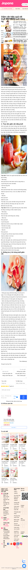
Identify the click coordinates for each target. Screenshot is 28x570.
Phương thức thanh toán (17, 516)
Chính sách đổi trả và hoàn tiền (16, 508)
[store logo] (7, 3)
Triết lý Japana (16, 492)
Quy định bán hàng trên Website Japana (17, 498)
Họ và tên (4, 381)
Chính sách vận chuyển (16, 528)
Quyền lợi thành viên (16, 532)
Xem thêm (13, 427)
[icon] (8, 544)
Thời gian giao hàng (17, 512)
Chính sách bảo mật (16, 536)
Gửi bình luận (23, 397)
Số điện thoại (19, 381)
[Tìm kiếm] (23, 4)
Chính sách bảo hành (16, 539)
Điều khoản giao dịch (16, 520)
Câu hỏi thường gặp (17, 524)
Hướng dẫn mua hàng (16, 503)
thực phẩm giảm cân (11, 331)
